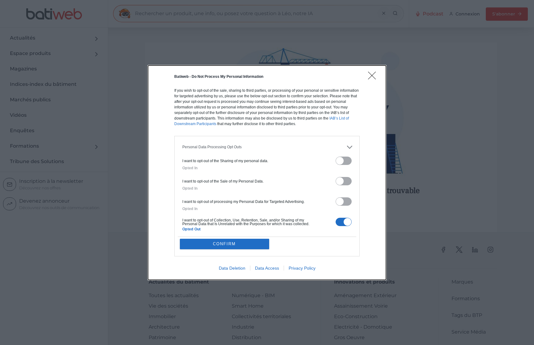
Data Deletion (232, 268)
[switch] (344, 161)
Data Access (267, 268)
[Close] (374, 77)
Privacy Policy (302, 268)
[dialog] (267, 172)
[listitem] (267, 147)
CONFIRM (224, 244)
